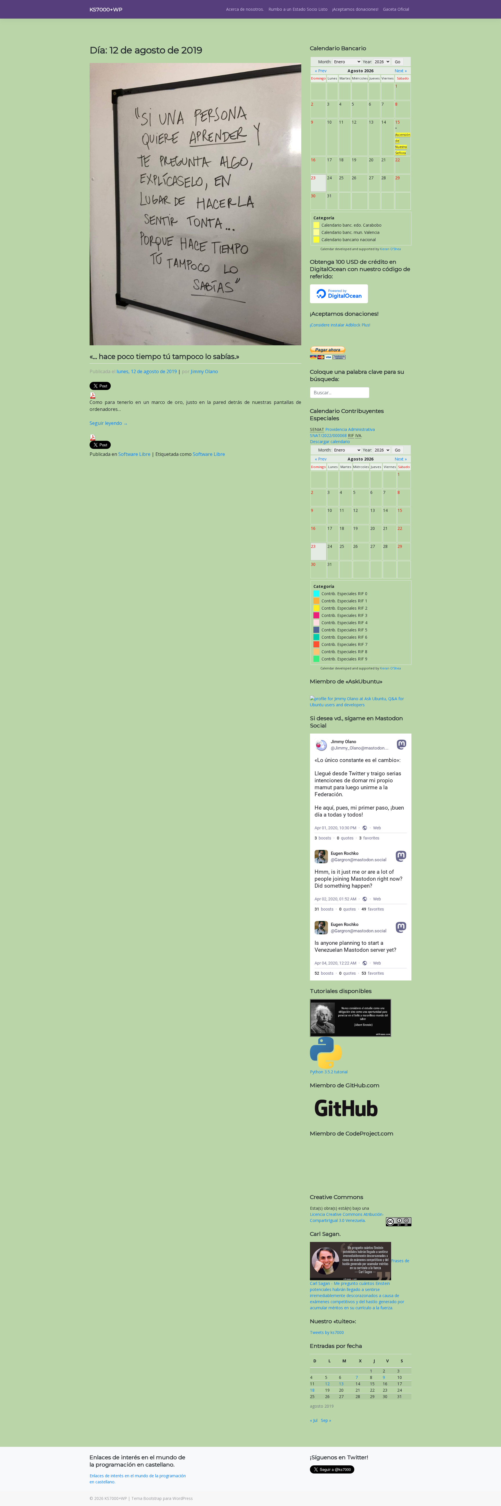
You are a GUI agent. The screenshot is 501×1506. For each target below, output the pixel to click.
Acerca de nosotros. (245, 9)
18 (312, 1390)
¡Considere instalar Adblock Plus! (340, 325)
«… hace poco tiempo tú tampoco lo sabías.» (164, 356)
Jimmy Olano (204, 371)
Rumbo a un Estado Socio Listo (298, 9)
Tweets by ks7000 (327, 1332)
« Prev (320, 70)
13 (341, 1383)
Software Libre (134, 454)
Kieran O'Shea (390, 249)
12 (327, 1383)
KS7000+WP (106, 9)
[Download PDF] (93, 395)
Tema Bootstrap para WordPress (162, 1498)
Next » (401, 70)
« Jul (313, 1420)
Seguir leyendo (109, 423)
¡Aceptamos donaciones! (355, 9)
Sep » (326, 1420)
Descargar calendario (330, 441)
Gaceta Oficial (396, 9)
